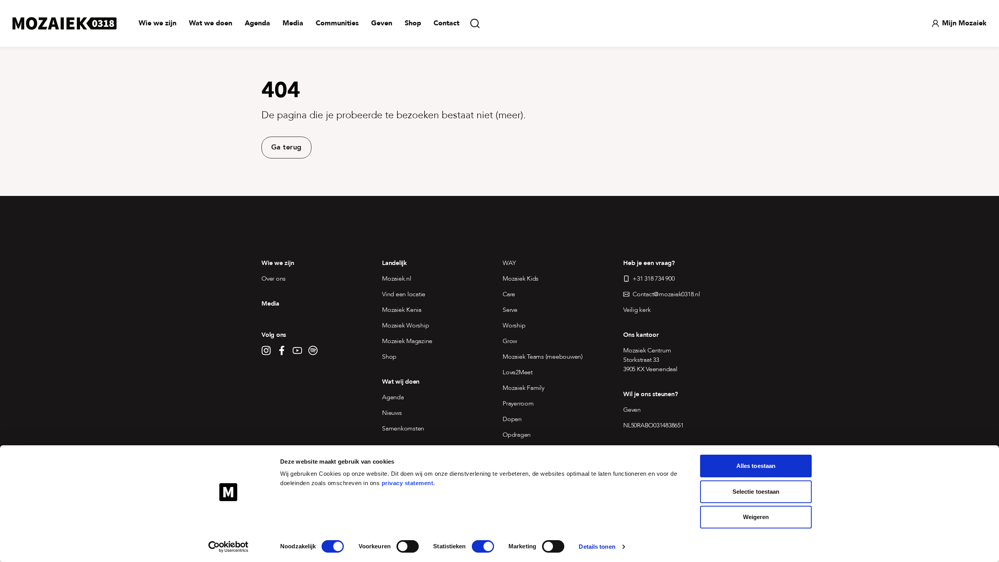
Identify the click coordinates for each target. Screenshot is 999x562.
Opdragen (517, 434)
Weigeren (756, 517)
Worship (514, 325)
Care (509, 294)
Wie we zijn (157, 23)
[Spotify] (313, 350)
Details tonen (597, 546)
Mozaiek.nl (396, 278)
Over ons (273, 278)
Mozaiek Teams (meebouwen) (543, 356)
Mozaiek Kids (521, 278)
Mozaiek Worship (405, 325)
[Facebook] (281, 350)
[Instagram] (266, 350)
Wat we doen (210, 23)
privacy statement (408, 483)
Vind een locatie (403, 294)
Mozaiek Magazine (407, 341)
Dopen (512, 419)
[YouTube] (297, 350)
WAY (509, 263)
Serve (510, 310)
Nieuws (392, 413)
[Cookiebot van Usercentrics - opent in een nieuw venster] (228, 547)
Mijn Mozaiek (964, 23)
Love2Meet (518, 372)
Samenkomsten (403, 428)
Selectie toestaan (756, 491)
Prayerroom (518, 403)
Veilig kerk (637, 310)
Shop (413, 23)
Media (293, 23)
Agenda (257, 23)
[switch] (407, 546)
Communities (337, 23)
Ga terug (286, 147)
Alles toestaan (755, 465)
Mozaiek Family (523, 388)
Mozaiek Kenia (401, 310)
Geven (381, 23)
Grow (510, 341)
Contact (446, 23)
